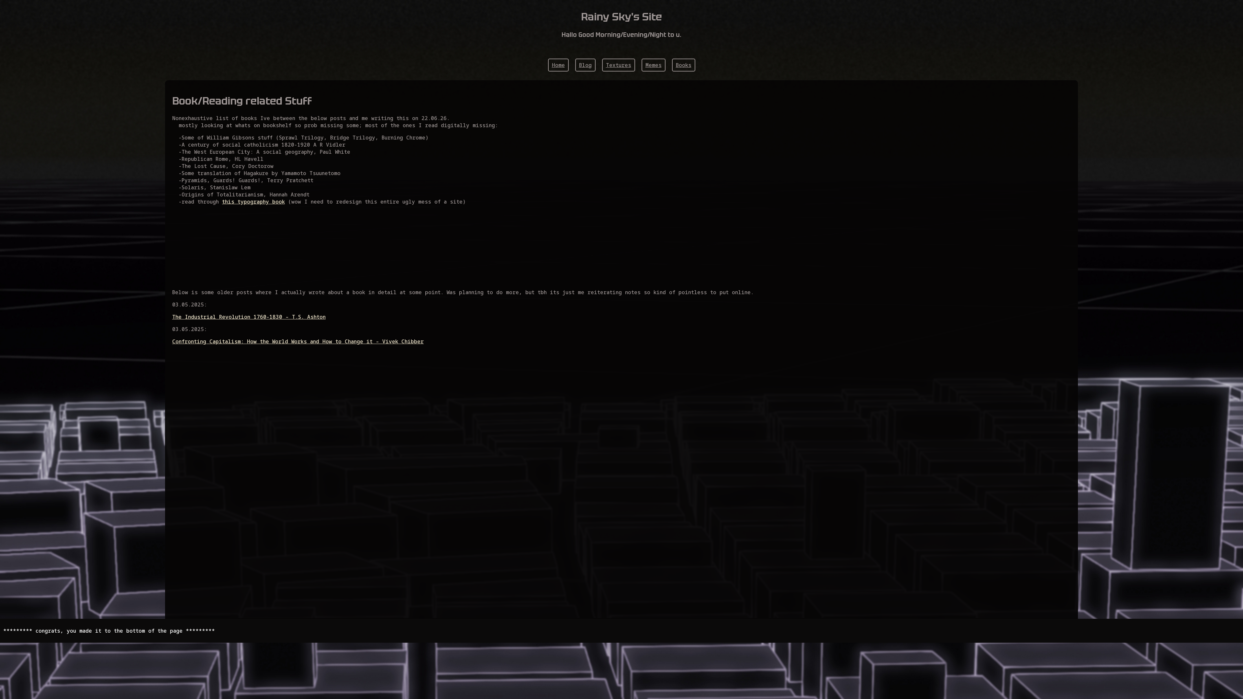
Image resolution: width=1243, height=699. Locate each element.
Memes (653, 65)
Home (558, 65)
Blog (585, 65)
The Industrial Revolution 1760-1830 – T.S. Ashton (249, 316)
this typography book (253, 201)
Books (683, 65)
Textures (618, 65)
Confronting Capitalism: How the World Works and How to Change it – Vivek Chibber (298, 341)
